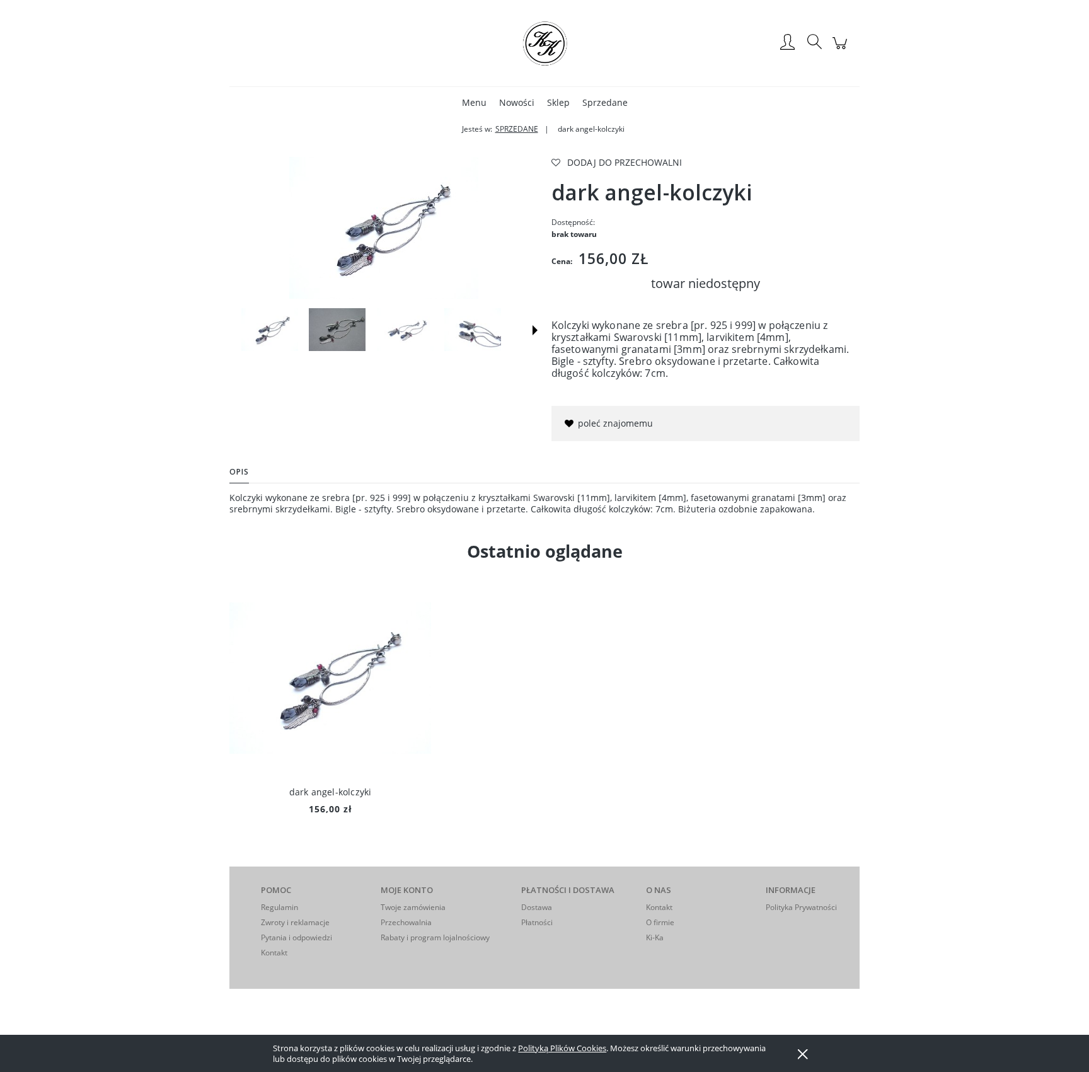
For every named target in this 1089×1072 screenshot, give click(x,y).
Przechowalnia (406, 922)
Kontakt (274, 952)
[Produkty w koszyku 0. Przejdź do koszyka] (841, 49)
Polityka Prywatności (801, 907)
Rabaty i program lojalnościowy (435, 937)
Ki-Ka (655, 937)
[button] (535, 330)
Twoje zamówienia (413, 907)
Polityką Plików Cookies (562, 1048)
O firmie (660, 922)
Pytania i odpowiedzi (296, 937)
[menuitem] (474, 102)
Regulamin (279, 907)
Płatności (537, 922)
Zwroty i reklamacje (295, 922)
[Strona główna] (544, 43)
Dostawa (536, 907)
